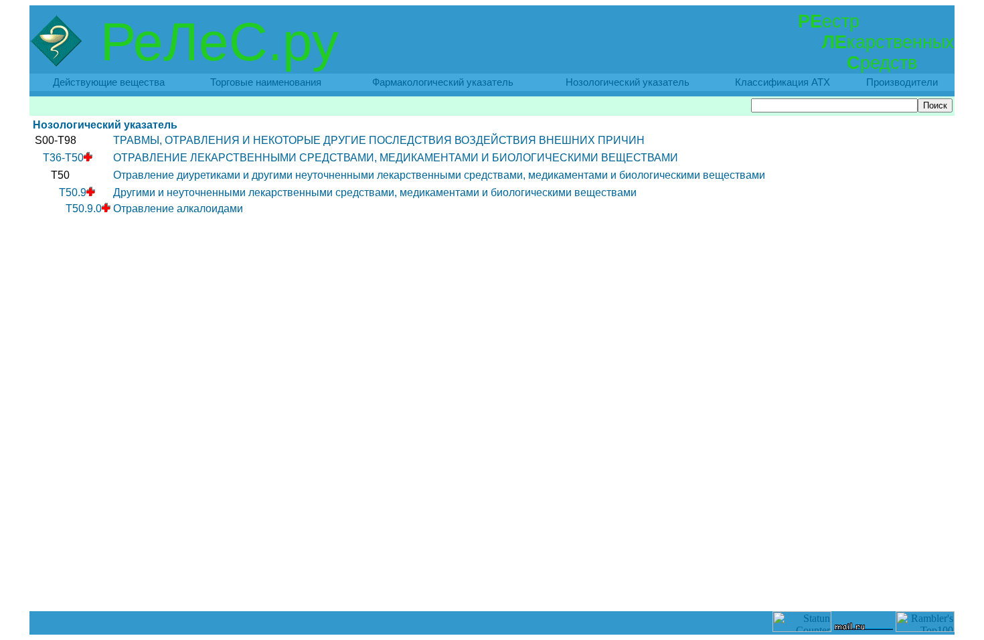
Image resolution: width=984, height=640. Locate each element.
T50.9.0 (84, 208)
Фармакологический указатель (442, 82)
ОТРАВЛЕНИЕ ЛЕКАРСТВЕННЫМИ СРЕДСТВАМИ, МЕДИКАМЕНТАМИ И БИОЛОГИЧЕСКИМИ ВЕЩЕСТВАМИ (395, 157)
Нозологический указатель (627, 82)
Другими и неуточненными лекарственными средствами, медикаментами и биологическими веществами (375, 192)
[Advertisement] (492, 581)
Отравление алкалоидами (178, 208)
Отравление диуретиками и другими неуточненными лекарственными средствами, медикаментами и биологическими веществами (439, 175)
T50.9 (72, 192)
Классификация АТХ (782, 82)
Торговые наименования (265, 82)
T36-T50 (63, 157)
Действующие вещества (109, 82)
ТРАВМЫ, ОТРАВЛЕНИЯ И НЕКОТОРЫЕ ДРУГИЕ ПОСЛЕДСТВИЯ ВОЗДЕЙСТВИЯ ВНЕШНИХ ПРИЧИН (379, 140)
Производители (902, 82)
